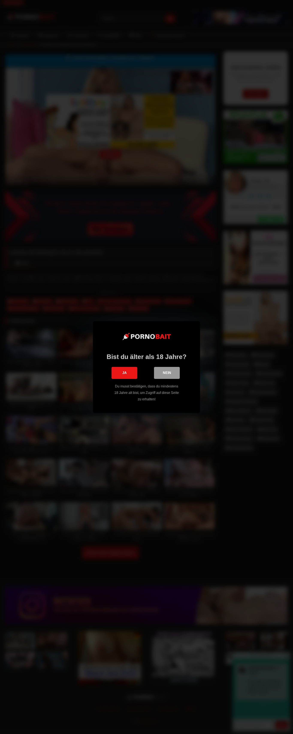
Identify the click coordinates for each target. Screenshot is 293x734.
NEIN (167, 373)
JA (124, 373)
